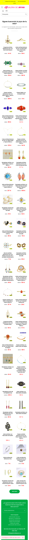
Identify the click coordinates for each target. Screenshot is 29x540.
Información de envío (14, 517)
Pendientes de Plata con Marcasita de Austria (21, 413)
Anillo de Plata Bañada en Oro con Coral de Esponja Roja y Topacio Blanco (21, 118)
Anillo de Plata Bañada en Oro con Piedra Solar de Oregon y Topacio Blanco (21, 323)
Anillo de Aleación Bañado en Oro (7, 458)
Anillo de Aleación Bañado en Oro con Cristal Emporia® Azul (21, 482)
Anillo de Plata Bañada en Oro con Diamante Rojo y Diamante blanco (21, 49)
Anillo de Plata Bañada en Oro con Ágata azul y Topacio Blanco (7, 117)
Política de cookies (14, 523)
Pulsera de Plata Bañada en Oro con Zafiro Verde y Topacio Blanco (7, 94)
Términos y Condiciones (14, 518)
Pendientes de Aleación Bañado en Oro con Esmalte (7, 209)
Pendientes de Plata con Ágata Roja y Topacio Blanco (8, 164)
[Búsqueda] (26, 14)
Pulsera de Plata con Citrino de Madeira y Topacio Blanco (8, 301)
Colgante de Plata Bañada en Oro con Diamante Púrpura (8, 49)
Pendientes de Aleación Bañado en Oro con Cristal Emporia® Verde (7, 482)
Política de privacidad (14, 521)
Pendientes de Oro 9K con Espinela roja (8, 392)
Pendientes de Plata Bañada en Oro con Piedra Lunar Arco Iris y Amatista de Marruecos (8, 278)
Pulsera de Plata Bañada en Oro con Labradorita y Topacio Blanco (21, 141)
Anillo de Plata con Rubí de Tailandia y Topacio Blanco (21, 72)
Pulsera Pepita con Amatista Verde (21, 93)
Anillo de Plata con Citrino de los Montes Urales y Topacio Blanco (21, 209)
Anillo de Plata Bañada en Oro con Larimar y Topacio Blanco (7, 186)
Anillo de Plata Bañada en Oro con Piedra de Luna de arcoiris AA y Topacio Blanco (21, 278)
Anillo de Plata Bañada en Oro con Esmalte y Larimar (7, 232)
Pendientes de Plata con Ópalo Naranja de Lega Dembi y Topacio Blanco (21, 186)
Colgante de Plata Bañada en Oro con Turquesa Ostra (8, 323)
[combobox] (14, 14)
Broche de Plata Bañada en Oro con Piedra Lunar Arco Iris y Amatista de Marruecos (8, 255)
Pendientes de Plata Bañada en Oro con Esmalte (21, 232)
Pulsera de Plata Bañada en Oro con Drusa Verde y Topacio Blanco (21, 436)
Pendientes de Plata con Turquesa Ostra (8, 367)
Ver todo (14, 491)
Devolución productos (14, 520)
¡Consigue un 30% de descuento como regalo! (11, 537)
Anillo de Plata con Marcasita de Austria (21, 392)
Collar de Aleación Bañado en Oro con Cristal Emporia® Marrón (21, 459)
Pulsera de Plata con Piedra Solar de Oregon (21, 345)
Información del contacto (14, 524)
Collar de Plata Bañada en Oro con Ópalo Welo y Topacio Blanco (8, 141)
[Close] (22, 537)
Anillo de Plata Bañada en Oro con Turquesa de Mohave (21, 301)
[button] (2, 7)
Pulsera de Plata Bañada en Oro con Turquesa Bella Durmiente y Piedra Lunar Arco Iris (21, 369)
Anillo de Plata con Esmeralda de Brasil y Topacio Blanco (7, 72)
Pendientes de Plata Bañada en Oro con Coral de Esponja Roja (21, 164)
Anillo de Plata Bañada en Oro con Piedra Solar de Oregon (7, 346)
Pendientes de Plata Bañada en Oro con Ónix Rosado (8, 414)
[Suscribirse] (24, 510)
